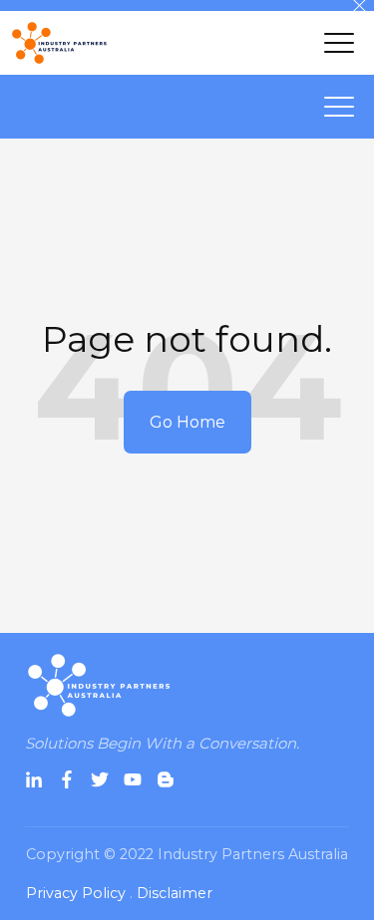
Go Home (187, 422)
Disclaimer (174, 893)
